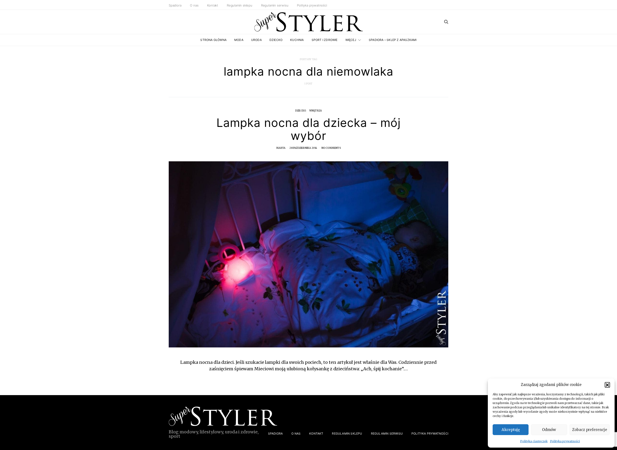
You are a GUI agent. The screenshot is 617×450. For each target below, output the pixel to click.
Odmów (549, 429)
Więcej (350, 40)
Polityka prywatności (565, 441)
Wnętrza (315, 110)
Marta (280, 148)
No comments (331, 148)
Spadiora (175, 5)
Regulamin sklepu (239, 5)
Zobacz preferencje (589, 429)
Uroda (256, 40)
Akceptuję (511, 429)
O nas (194, 5)
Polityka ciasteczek (533, 441)
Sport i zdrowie (325, 40)
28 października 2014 (303, 148)
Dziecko (275, 40)
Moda (238, 40)
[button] (607, 384)
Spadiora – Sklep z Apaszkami (393, 40)
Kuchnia (297, 40)
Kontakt (212, 5)
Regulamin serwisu (274, 5)
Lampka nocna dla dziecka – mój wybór (308, 129)
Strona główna (213, 40)
